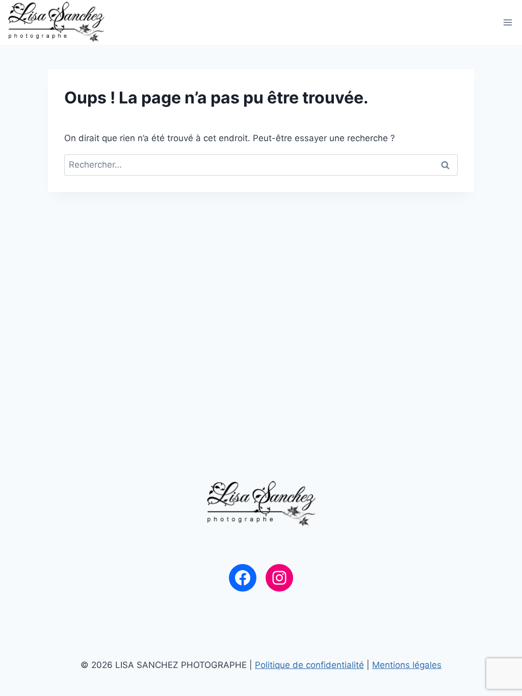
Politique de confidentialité (309, 665)
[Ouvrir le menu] (508, 22)
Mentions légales (406, 665)
